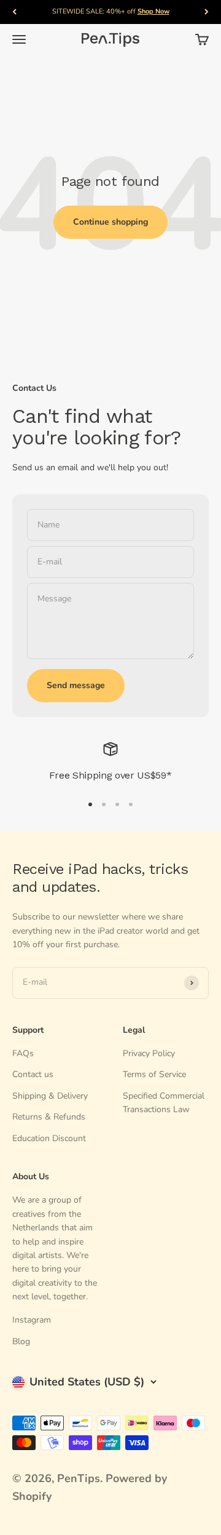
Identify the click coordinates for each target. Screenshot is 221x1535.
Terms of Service (154, 1074)
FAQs (23, 1053)
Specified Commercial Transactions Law (163, 1102)
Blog (21, 1341)
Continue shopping (110, 222)
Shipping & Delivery (50, 1096)
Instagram (31, 1320)
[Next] (206, 12)
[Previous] (14, 12)
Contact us (32, 1074)
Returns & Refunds (48, 1117)
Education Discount (49, 1138)
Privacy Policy (149, 1053)
